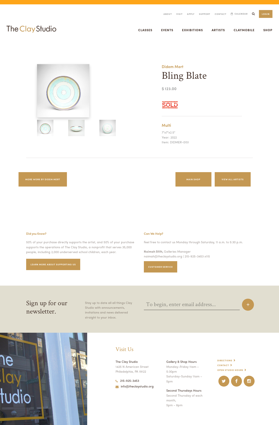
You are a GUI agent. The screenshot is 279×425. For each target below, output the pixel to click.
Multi (166, 125)
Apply (191, 14)
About (167, 14)
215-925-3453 (129, 380)
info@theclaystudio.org (137, 386)
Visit (179, 14)
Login (266, 13)
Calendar (241, 13)
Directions (224, 360)
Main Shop (193, 179)
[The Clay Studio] (31, 25)
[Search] (253, 13)
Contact (220, 14)
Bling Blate (5, 46)
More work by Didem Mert (42, 179)
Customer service (160, 266)
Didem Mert (172, 66)
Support (204, 14)
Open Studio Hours (230, 370)
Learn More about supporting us (53, 264)
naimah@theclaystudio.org (163, 256)
